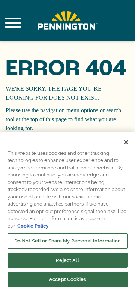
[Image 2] (68, 20)
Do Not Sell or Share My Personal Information (67, 241)
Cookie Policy (32, 226)
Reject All (67, 260)
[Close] (126, 142)
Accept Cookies (67, 279)
